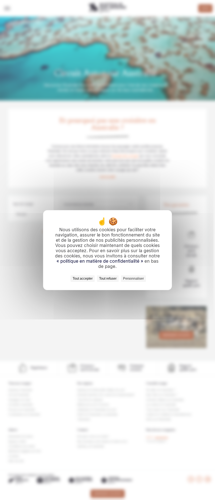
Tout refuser (108, 278)
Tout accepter (83, 278)
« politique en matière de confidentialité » (100, 261)
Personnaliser (133, 278)
